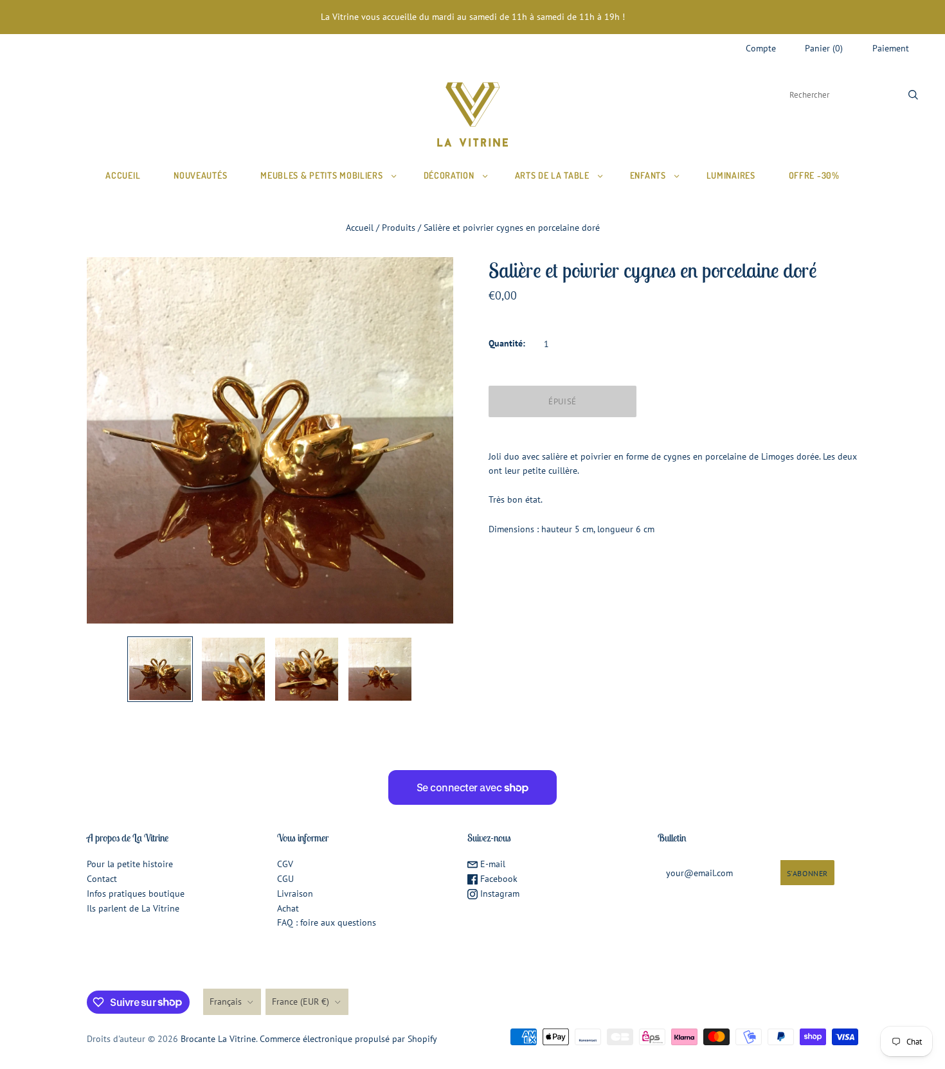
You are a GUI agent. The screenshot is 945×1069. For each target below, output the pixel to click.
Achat (288, 908)
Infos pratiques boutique (135, 893)
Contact (102, 879)
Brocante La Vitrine (218, 1039)
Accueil (122, 175)
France (300, 1001)
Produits (398, 227)
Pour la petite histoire (130, 864)
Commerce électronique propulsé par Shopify (348, 1039)
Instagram (498, 893)
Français (226, 1001)
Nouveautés (200, 175)
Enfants (648, 175)
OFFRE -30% (814, 175)
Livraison (295, 893)
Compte (761, 48)
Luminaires (730, 175)
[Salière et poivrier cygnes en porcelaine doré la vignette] (160, 669)
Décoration (449, 175)
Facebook (498, 879)
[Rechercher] (913, 94)
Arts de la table (552, 175)
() (824, 48)
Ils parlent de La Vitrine (133, 908)
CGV (285, 864)
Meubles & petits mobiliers (321, 175)
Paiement (890, 48)
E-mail (491, 864)
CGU (285, 879)
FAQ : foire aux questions (326, 922)
